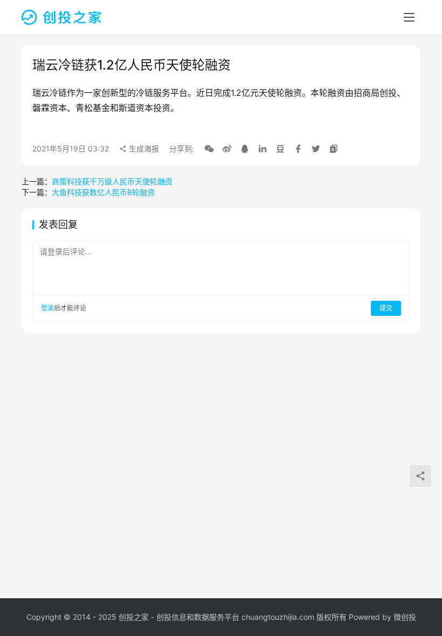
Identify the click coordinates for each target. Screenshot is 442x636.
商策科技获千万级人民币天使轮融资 (112, 181)
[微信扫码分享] (209, 149)
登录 (47, 308)
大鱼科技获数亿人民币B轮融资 (103, 192)
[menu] (409, 17)
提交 (385, 308)
